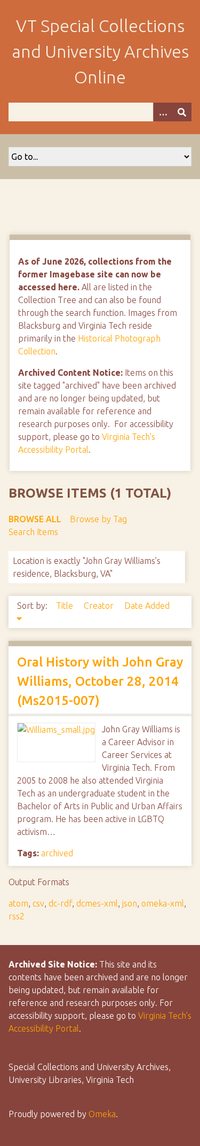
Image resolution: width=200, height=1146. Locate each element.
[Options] (162, 112)
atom (18, 903)
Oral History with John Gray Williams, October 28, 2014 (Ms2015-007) (100, 681)
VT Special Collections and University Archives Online (100, 51)
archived (57, 853)
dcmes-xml (97, 903)
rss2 (17, 916)
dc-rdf (60, 903)
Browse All (35, 519)
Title (65, 605)
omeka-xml (162, 903)
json (129, 903)
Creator (100, 605)
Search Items (33, 532)
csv (38, 903)
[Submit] (181, 112)
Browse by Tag (98, 519)
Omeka (102, 1114)
